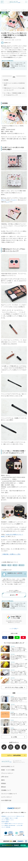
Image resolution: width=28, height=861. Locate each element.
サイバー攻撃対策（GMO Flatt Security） (8, 825)
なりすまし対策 (19, 825)
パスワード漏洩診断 (5, 818)
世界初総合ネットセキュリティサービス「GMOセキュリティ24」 (13, 816)
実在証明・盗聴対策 (5, 821)
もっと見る (14, 737)
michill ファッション (23, 701)
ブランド (3, 200)
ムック (8, 202)
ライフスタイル (16, 10)
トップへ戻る (13, 628)
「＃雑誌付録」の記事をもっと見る (10, 554)
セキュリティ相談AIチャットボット (7, 819)
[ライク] (26, 1)
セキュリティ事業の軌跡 (5, 827)
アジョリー (14, 200)
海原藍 (26, 659)
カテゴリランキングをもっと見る (14, 687)
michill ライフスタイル (23, 651)
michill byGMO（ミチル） (6, 10)
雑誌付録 (4, 565)
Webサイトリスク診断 (13, 818)
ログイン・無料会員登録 (14, 755)
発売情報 (6, 80)
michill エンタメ (7, 42)
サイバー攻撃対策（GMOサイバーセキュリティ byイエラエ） (12, 823)
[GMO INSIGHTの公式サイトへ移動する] (14, 807)
